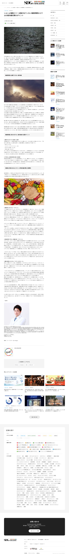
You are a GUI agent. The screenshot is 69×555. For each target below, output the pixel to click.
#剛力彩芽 (52, 489)
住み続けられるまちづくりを (22, 449)
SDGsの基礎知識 (40, 539)
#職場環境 (35, 502)
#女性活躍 (40, 489)
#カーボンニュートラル (57, 479)
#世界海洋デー (19, 467)
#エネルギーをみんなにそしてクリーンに (43, 491)
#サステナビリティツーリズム (36, 494)
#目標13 (23, 504)
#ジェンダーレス (29, 458)
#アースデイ (40, 479)
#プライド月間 (29, 473)
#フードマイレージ (43, 458)
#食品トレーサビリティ (21, 459)
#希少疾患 (18, 504)
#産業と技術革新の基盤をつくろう (23, 494)
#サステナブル (55, 461)
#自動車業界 (30, 489)
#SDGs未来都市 (46, 489)
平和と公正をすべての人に (32, 451)
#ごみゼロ (31, 496)
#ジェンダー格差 (20, 502)
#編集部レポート (35, 487)
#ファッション (31, 465)
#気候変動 (44, 471)
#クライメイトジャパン (21, 487)
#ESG (55, 465)
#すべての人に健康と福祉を (36, 469)
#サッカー (54, 502)
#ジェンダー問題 (29, 459)
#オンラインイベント (20, 496)
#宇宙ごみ (43, 498)
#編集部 (26, 456)
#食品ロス (18, 483)
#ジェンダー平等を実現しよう (41, 485)
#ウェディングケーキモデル (42, 475)
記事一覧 (8, 7)
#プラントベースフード (28, 477)
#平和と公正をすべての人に (39, 477)
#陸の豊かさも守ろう (32, 463)
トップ (5, 7)
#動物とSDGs (44, 465)
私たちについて (34, 539)
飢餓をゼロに (28, 442)
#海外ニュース (26, 467)
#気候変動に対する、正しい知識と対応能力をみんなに (49, 487)
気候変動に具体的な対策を (46, 449)
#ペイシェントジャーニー (47, 459)
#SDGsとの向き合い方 (47, 469)
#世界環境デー (49, 456)
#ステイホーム (42, 456)
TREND (53, 27)
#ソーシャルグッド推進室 (56, 483)
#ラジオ (48, 494)
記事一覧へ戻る (34, 417)
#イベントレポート (30, 483)
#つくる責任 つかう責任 (39, 496)
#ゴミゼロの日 (50, 471)
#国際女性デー (37, 498)
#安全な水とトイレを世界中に (50, 496)
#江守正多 (24, 483)
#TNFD (50, 473)
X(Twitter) (16, 364)
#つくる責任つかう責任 (39, 467)
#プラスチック (19, 471)
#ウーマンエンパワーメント (21, 475)
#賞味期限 (46, 504)
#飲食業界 (39, 471)
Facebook (22, 364)
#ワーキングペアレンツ (47, 502)
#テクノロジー (58, 463)
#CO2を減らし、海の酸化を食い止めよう (47, 492)
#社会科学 (49, 461)
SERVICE (53, 30)
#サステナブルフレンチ (21, 491)
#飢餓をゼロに (19, 506)
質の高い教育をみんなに (50, 442)
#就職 (27, 496)
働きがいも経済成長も (21, 447)
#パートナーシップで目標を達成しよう (23, 469)
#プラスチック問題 (52, 475)
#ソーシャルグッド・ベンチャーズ (23, 461)
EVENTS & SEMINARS (55, 20)
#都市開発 (59, 491)
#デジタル (30, 475)
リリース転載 (54, 32)
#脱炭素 (44, 500)
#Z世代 (51, 467)
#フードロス (34, 479)
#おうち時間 (41, 504)
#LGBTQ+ (32, 492)
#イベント (18, 456)
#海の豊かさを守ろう (30, 491)
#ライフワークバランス (54, 504)
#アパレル (46, 467)
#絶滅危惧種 (38, 465)
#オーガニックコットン (29, 500)
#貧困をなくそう (36, 473)
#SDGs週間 (52, 463)
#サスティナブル (40, 463)
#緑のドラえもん (51, 458)
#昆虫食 (44, 494)
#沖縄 (23, 492)
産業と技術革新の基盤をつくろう (34, 447)
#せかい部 (38, 461)
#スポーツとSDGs (50, 481)
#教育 (28, 504)
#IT (29, 479)
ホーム (25, 539)
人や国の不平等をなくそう (47, 447)
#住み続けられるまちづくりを (22, 479)
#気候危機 (28, 487)
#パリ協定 (36, 458)
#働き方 (57, 489)
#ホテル (34, 475)
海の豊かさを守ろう (57, 449)
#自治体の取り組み (20, 500)
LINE (26, 364)
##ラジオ (35, 489)
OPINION (53, 25)
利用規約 (25, 553)
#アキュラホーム (20, 477)
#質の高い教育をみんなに (21, 489)
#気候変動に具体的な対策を (52, 500)
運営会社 (38, 553)
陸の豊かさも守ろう (21, 451)
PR (52, 15)
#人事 (31, 504)
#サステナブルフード (29, 498)
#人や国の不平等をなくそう (21, 481)
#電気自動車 (54, 491)
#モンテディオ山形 (38, 500)
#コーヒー (30, 502)
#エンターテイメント (52, 485)
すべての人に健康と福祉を (10, 23)
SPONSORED (54, 35)
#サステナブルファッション (21, 463)
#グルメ (37, 492)
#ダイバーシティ (58, 481)
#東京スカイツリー (44, 473)
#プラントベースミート (46, 483)
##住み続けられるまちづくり (29, 485)
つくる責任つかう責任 (34, 449)
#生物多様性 (33, 461)
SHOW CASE (54, 17)
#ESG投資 (46, 463)
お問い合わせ (47, 539)
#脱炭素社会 (38, 483)
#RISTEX (22, 465)
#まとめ (54, 469)
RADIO (53, 22)
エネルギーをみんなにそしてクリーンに (50, 444)
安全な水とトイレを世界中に (35, 444)
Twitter (31, 543)
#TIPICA (35, 504)
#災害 (27, 465)
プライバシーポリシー (31, 553)
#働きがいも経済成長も (21, 473)
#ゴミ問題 (50, 465)
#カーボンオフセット (49, 477)
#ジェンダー (26, 471)
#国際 (25, 506)
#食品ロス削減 (56, 456)
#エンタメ (18, 492)
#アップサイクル (20, 485)
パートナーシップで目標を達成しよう (46, 451)
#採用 (25, 502)
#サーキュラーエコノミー (34, 456)
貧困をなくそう (20, 442)
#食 (22, 456)
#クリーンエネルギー (20, 498)
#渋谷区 (40, 502)
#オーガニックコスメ (37, 459)
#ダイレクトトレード (50, 498)
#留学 (18, 465)
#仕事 (57, 498)
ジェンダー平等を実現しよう (22, 444)
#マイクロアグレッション (41, 481)
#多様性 (31, 467)
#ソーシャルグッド (31, 481)
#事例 (58, 465)
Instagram (36, 543)
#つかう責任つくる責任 (21, 458)
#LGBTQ (27, 492)
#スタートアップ (32, 471)
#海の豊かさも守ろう (47, 479)
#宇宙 (52, 494)
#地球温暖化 (44, 461)
